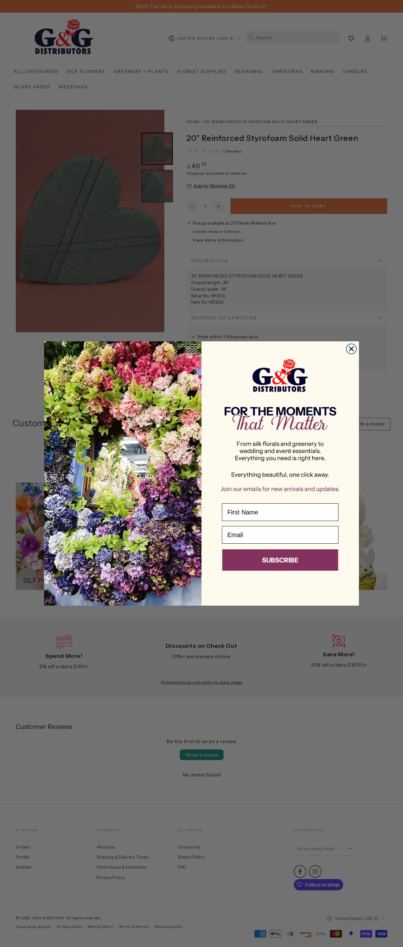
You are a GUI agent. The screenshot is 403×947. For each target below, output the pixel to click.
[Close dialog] (351, 349)
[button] (280, 561)
